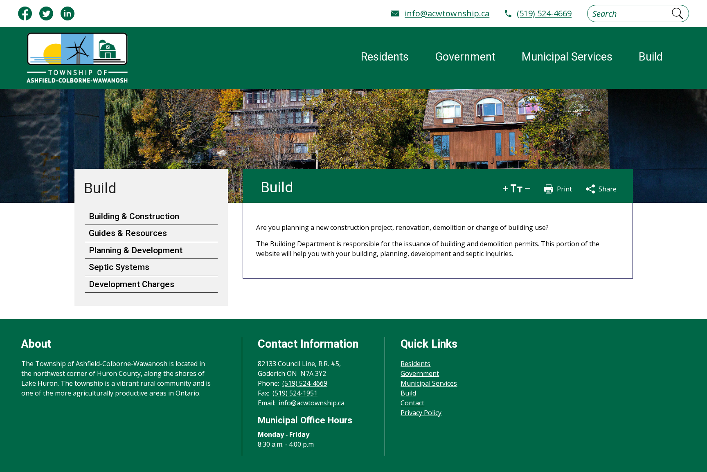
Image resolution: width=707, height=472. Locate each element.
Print (564, 188)
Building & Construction (134, 216)
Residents (415, 363)
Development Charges (131, 284)
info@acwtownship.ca (447, 13)
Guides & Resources (128, 233)
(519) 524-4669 (544, 13)
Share (608, 188)
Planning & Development (135, 250)
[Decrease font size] (527, 188)
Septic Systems (119, 267)
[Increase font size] (505, 188)
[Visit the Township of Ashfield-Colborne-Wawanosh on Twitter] (46, 13)
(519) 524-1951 (294, 393)
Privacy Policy (421, 412)
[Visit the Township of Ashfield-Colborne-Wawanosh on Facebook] (25, 13)
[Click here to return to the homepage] (77, 58)
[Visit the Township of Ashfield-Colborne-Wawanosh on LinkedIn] (67, 13)
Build (408, 393)
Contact (412, 402)
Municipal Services (429, 383)
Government (420, 373)
